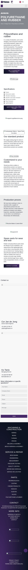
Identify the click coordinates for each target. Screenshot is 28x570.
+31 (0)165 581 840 (12, 507)
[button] (2, 6)
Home (2, 23)
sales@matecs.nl (22, 507)
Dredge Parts (7, 23)
